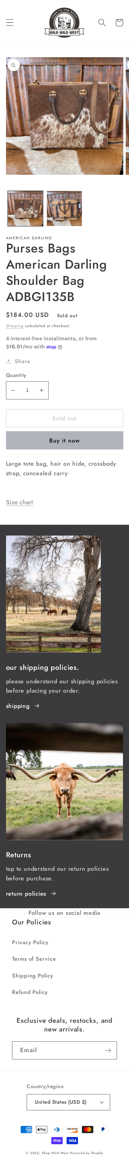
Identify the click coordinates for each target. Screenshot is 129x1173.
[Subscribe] (108, 1050)
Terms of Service (34, 959)
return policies (26, 893)
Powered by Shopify (86, 1153)
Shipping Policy (32, 976)
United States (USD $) (61, 1102)
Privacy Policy (30, 942)
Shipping (15, 326)
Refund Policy (30, 992)
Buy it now (64, 440)
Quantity (16, 375)
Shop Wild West (55, 1153)
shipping (18, 706)
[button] (9, 22)
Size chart (19, 502)
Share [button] (22, 361)
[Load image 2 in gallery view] (64, 208)
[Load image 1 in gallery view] (25, 208)
